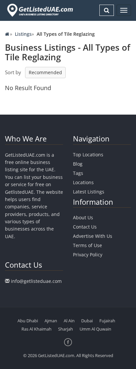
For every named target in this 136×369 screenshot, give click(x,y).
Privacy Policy (87, 254)
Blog (78, 164)
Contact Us (85, 227)
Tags (78, 173)
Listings (23, 34)
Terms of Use (87, 245)
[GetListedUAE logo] (39, 10)
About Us (83, 217)
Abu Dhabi (27, 321)
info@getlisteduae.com (36, 281)
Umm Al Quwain (95, 329)
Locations (83, 182)
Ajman (51, 321)
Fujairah (107, 321)
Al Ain (69, 321)
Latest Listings (88, 191)
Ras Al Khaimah (36, 329)
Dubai (87, 321)
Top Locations (88, 154)
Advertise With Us (92, 236)
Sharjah (65, 329)
